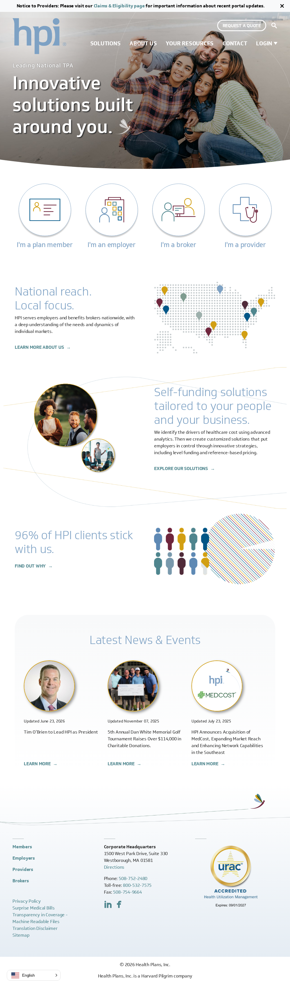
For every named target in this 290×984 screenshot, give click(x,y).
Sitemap (20, 935)
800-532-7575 (137, 885)
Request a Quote (242, 25)
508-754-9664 (127, 892)
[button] (33, 975)
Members (22, 846)
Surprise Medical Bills (33, 908)
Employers (23, 858)
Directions (114, 867)
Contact (235, 43)
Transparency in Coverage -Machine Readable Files (40, 918)
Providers (22, 869)
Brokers (20, 880)
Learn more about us (40, 347)
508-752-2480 (133, 878)
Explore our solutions (181, 468)
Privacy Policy (26, 901)
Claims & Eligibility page (119, 6)
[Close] (282, 6)
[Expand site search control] (274, 25)
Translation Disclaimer (34, 928)
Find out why (31, 566)
